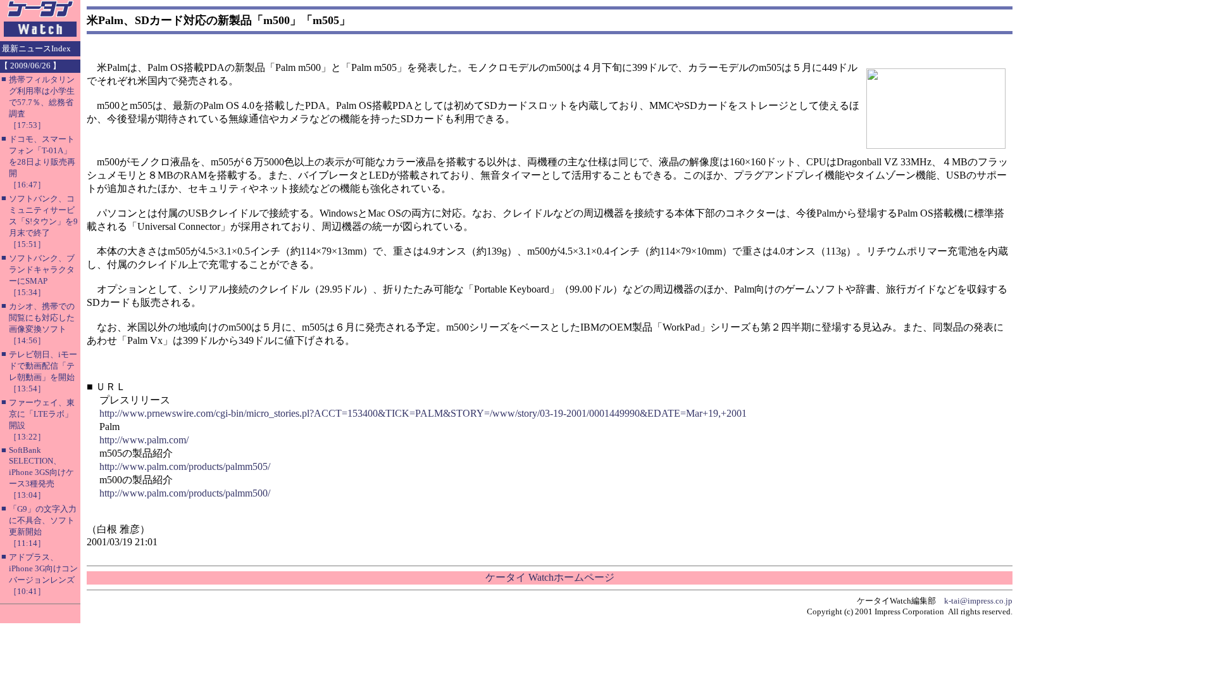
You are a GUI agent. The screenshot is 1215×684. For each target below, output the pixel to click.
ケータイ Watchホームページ (549, 577)
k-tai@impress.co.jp (978, 600)
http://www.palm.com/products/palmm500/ (184, 493)
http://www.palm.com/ (144, 439)
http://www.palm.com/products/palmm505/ (184, 466)
